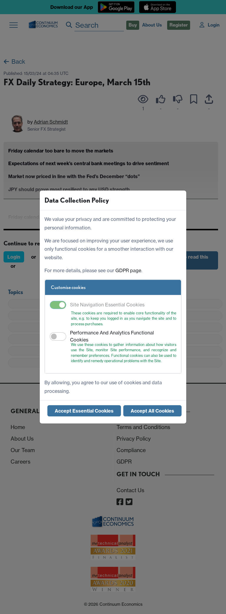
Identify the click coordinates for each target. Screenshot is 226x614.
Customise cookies (68, 287)
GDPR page (128, 270)
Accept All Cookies (152, 411)
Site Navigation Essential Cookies (107, 305)
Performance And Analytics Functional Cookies (112, 336)
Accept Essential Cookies (84, 411)
